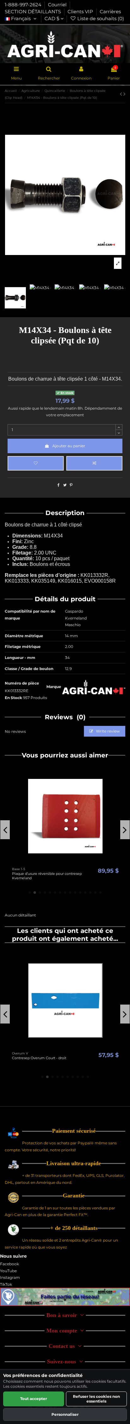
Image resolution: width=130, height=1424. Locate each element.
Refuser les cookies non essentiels (96, 1398)
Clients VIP (81, 12)
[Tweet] (65, 485)
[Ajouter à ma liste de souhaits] (36, 463)
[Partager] (58, 485)
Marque (53, 686)
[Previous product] (121, 94)
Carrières (110, 12)
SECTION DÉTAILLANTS (33, 12)
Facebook (9, 1263)
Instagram (10, 1277)
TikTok (6, 1284)
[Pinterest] (71, 485)
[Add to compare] (94, 463)
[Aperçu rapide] (73, 862)
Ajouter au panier (68, 445)
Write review (107, 731)
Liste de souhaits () (100, 18)
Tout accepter (33, 1398)
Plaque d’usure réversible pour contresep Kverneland (47, 875)
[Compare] (65, 862)
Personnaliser (65, 1414)
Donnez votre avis (30, 356)
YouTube (8, 1270)
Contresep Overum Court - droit (39, 1058)
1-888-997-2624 (24, 5)
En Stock (13, 697)
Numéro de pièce (22, 683)
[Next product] (124, 94)
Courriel (58, 5)
